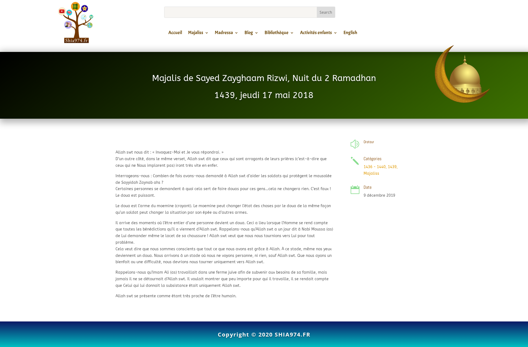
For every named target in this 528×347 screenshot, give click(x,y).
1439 (392, 167)
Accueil (175, 33)
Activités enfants (316, 33)
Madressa (224, 33)
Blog (248, 33)
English (350, 33)
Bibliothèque (276, 33)
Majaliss (195, 33)
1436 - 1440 (375, 167)
